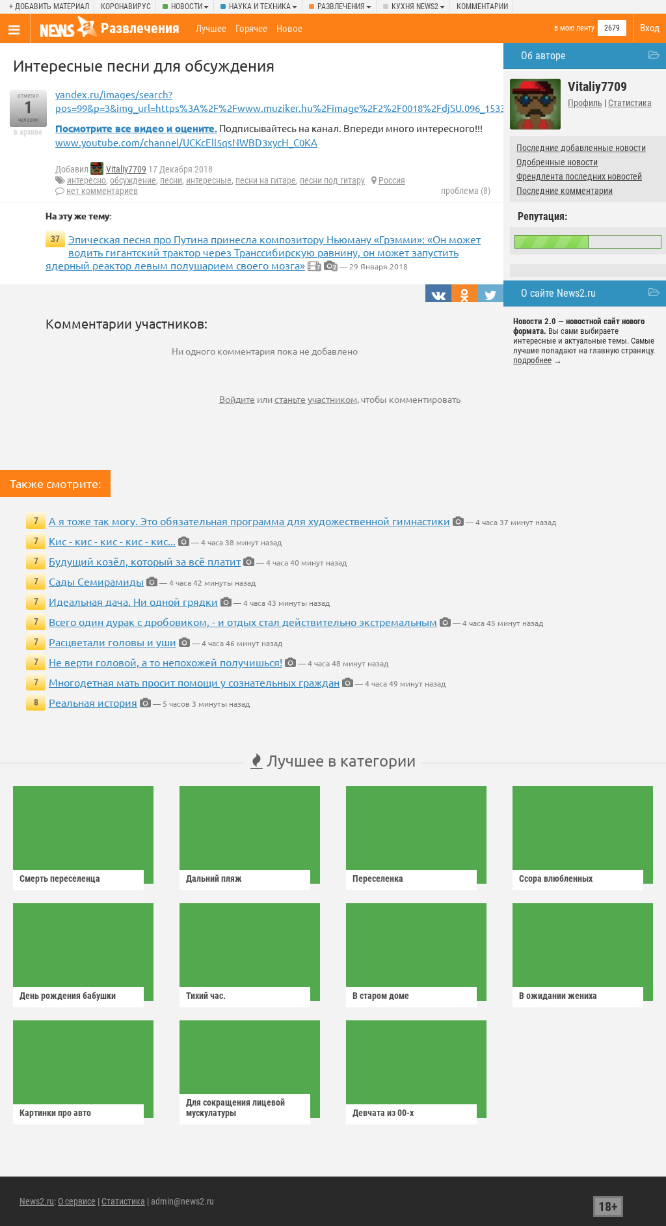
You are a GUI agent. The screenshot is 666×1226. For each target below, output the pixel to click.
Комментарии (482, 6)
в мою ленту (574, 28)
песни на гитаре (265, 180)
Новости (186, 6)
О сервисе (77, 1201)
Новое (289, 28)
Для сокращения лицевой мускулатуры (235, 1107)
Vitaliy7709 (126, 169)
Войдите (237, 399)
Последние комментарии (564, 190)
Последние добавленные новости (581, 148)
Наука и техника (260, 6)
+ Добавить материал (49, 6)
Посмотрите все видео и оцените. (136, 128)
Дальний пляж (214, 878)
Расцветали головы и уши (112, 641)
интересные (209, 180)
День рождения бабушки (68, 995)
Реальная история (93, 702)
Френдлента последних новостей (579, 176)
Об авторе (543, 55)
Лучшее (211, 28)
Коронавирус (126, 6)
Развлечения (341, 6)
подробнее (532, 360)
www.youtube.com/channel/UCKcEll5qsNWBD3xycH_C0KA (186, 142)
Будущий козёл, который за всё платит (145, 560)
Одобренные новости (557, 162)
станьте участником (315, 399)
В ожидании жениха (558, 995)
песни (171, 180)
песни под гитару (332, 180)
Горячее (251, 28)
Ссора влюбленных (556, 878)
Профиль (585, 103)
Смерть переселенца (60, 878)
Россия (392, 180)
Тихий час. (206, 995)
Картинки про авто (55, 1113)
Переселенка (378, 878)
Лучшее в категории (339, 760)
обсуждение (133, 180)
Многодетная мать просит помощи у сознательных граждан (194, 681)
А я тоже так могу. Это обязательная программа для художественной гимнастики (249, 520)
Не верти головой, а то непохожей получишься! (165, 661)
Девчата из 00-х (383, 1113)
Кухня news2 (415, 6)
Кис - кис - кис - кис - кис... (112, 540)
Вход (649, 28)
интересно (86, 180)
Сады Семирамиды (96, 581)
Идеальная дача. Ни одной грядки (133, 601)
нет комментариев (102, 190)
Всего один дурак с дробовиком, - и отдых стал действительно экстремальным (243, 621)
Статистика (630, 103)
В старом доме (381, 995)
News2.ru (37, 1201)
